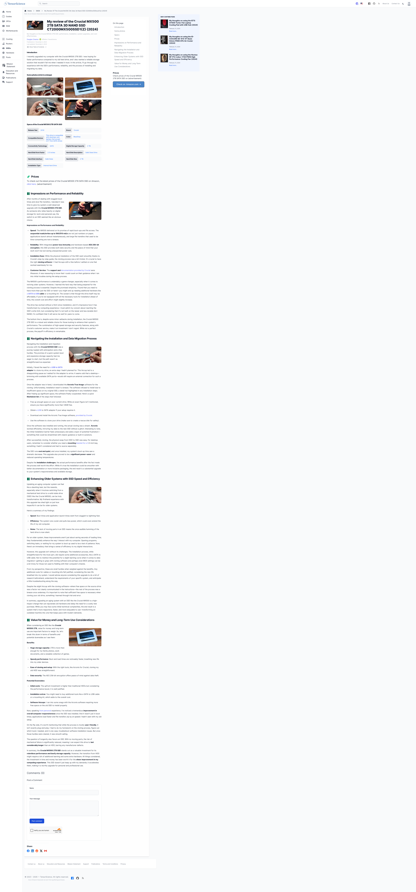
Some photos (119, 31)
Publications (95, 864)
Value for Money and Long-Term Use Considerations (127, 65)
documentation (67, 270)
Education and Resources (56, 864)
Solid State (49, 159)
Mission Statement (73, 864)
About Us (386, 3)
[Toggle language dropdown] (356, 3)
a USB (38, 410)
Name (32, 788)
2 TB (89, 146)
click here (31, 184)
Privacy (123, 864)
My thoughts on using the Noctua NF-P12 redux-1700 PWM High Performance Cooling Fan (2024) (183, 57)
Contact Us (396, 3)
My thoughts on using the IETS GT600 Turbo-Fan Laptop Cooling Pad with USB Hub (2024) (183, 22)
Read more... (173, 31)
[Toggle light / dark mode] (403, 3)
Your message (35, 799)
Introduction (119, 27)
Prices (116, 39)
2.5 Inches (51, 152)
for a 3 (85, 443)
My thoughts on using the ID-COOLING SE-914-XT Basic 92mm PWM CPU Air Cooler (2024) (181, 40)
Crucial (76, 130)
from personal (45, 711)
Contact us (31, 864)
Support (86, 864)
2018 (42, 130)
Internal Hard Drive (50, 165)
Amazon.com (127, 84)
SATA (52, 146)
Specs (116, 35)
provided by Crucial (82, 270)
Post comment (37, 821)
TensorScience (46, 877)
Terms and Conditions (110, 864)
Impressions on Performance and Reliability (127, 44)
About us (41, 864)
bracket (79, 443)
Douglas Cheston (33, 39)
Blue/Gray (77, 137)
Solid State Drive (91, 152)
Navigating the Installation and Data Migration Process (126, 51)
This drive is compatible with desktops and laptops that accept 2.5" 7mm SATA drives (54, 138)
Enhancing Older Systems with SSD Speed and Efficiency (128, 58)
